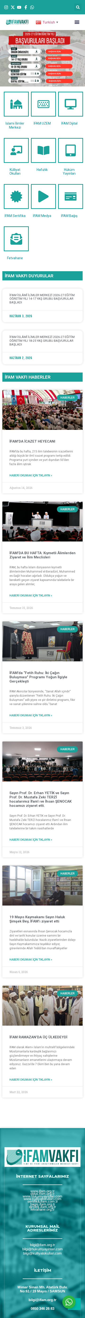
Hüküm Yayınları (69, 172)
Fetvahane (15, 258)
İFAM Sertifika (15, 216)
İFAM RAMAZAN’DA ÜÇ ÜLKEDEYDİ (38, 1037)
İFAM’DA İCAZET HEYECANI (32, 441)
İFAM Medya (42, 216)
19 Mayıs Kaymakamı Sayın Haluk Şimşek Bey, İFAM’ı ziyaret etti (37, 919)
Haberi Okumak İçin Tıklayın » (30, 475)
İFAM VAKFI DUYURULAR (29, 276)
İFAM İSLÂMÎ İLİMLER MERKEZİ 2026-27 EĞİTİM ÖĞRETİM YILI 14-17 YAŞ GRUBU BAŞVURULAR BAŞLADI (42, 298)
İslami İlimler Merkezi (14, 125)
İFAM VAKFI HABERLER (28, 377)
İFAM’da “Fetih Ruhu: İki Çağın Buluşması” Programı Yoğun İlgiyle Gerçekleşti (38, 677)
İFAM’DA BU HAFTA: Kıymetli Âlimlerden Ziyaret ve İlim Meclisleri (42, 555)
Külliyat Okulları (15, 172)
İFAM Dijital (69, 123)
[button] (77, 7)
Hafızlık (42, 170)
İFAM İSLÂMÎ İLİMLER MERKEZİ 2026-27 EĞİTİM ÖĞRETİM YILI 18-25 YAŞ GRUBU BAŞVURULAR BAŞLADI (42, 340)
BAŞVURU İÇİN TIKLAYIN (54, 59)
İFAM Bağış (69, 216)
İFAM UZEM (42, 123)
